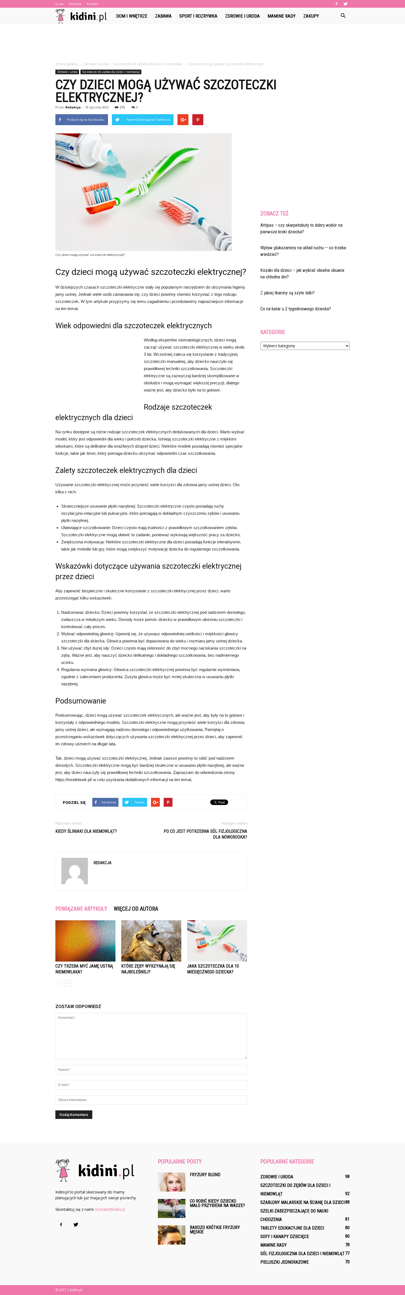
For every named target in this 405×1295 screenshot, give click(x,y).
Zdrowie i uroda (242, 16)
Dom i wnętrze (131, 16)
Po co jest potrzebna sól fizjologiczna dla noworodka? (205, 834)
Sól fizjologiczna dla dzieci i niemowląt (302, 1253)
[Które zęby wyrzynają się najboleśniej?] (151, 941)
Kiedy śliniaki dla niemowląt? (86, 831)
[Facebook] (336, 4)
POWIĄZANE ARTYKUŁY (81, 908)
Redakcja (73, 107)
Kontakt (92, 4)
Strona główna (66, 64)
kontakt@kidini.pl (110, 1209)
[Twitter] (345, 4)
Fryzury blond (205, 1174)
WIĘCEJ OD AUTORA (136, 908)
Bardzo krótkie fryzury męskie (215, 1229)
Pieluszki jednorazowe (284, 1262)
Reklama (75, 4)
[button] (343, 16)
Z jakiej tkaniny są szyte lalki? (287, 292)
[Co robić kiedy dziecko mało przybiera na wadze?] (171, 1208)
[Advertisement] (202, 43)
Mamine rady (282, 16)
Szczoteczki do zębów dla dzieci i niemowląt (111, 72)
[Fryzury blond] (171, 1182)
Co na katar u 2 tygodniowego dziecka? (295, 308)
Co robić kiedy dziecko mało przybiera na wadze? (217, 1203)
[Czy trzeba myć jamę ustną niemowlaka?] (85, 941)
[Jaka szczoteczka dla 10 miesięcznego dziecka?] (217, 941)
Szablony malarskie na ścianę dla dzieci (302, 1202)
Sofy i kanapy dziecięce (284, 1236)
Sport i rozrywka (198, 16)
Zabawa (163, 16)
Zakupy (311, 16)
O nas (59, 4)
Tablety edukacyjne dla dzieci (292, 1228)
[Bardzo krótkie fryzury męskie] (171, 1235)
